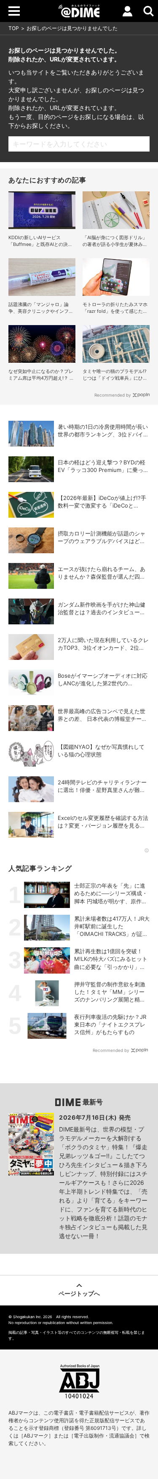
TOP (13, 28)
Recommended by (112, 394)
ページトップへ (79, 1293)
